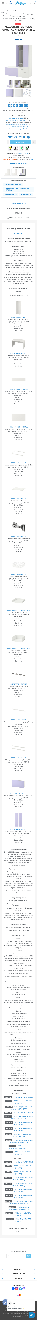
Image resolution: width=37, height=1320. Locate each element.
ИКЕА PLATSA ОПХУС (18, 317)
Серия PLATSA (26, 194)
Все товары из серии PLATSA (18, 129)
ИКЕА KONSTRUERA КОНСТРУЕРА (18, 610)
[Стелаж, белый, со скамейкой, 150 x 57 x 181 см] (7, 172)
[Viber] (23, 1288)
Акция (18, 24)
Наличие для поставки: (16, 118)
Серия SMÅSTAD (11, 194)
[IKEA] (18, 39)
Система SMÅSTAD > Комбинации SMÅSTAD (17, 189)
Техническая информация (18, 208)
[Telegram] (20, 1288)
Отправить (28, 1256)
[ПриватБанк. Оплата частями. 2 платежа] (10, 148)
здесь (32, 159)
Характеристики (18, 203)
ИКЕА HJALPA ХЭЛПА (18, 463)
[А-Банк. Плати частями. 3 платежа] (21, 148)
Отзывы (18, 213)
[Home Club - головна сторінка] (20, 3)
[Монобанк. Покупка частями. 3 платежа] (15, 148)
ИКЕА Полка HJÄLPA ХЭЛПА (23, 1113)
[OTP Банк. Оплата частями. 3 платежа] (27, 148)
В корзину (20, 142)
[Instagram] (16, 1288)
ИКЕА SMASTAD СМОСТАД (19, 353)
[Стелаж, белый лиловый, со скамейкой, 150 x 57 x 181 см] (22, 172)
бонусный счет (23, 154)
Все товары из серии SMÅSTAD (18, 127)
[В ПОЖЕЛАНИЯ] (34, 142)
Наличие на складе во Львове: (16, 124)
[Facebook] (13, 1288)
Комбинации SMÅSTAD (13, 184)
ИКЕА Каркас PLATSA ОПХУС (23, 1097)
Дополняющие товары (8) (18, 218)
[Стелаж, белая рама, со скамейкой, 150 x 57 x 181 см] (14, 172)
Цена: (9, 137)
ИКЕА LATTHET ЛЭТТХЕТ (18, 684)
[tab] (18, 203)
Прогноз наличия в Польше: (16, 120)
